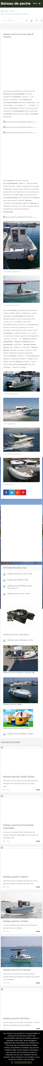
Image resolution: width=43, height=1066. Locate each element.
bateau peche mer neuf (18, 593)
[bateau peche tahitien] (21, 1002)
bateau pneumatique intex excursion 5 (19, 587)
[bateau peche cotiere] (21, 905)
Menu (35, 3)
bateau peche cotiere (15, 921)
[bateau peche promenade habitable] (21, 808)
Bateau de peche (16, 3)
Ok (12, 1062)
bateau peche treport (15, 876)
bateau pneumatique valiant (20, 733)
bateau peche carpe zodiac (19, 776)
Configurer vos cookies (23, 1062)
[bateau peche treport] (21, 860)
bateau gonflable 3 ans (17, 580)
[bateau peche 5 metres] (21, 951)
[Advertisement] (21, 63)
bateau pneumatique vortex (20, 640)
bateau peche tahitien (16, 1018)
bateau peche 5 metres (16, 969)
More (38, 790)
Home (6, 11)
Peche (13, 11)
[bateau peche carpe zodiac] (21, 760)
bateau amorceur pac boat (19, 574)
